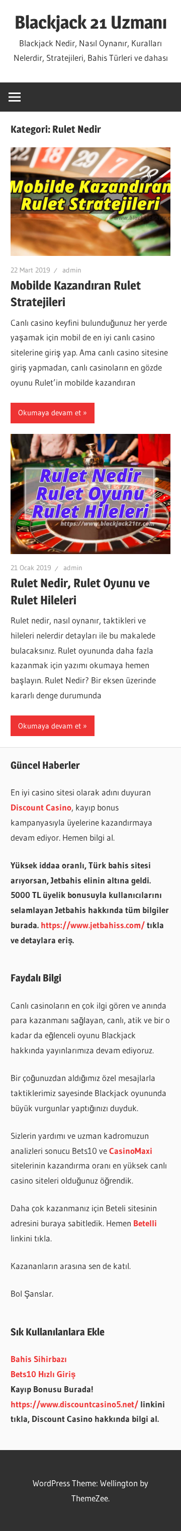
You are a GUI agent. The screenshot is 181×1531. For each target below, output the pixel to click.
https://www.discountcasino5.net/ (74, 1404)
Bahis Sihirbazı (39, 1359)
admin (71, 270)
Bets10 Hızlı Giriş (43, 1374)
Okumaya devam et (49, 412)
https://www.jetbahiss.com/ (93, 925)
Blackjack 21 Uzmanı (91, 22)
